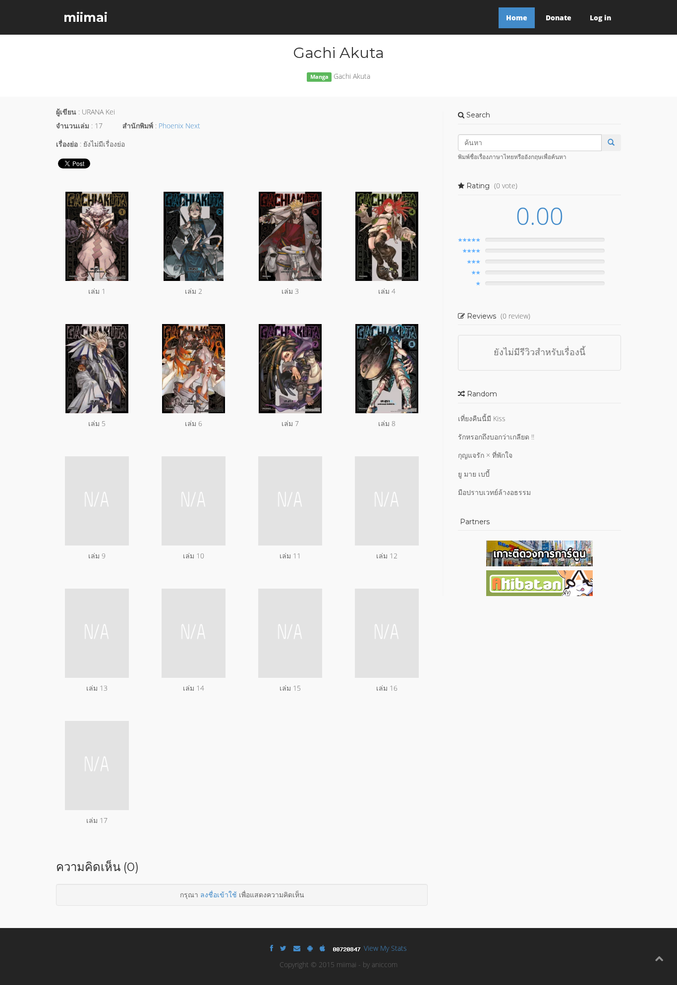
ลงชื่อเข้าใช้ (218, 894)
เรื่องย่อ (67, 144)
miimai (85, 17)
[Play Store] (310, 948)
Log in (600, 17)
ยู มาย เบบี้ (474, 474)
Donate (558, 17)
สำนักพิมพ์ (137, 125)
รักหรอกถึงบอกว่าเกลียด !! (496, 436)
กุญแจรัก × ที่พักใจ (485, 455)
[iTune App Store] (322, 948)
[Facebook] (271, 948)
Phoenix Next (179, 125)
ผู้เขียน (66, 111)
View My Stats (385, 948)
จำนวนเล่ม (72, 125)
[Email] (296, 948)
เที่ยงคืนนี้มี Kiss (482, 418)
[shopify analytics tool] (348, 948)
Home (516, 17)
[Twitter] (283, 948)
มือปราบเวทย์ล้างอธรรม (494, 492)
